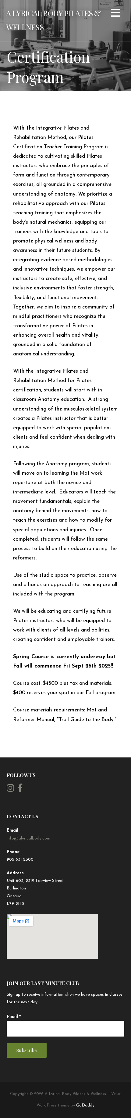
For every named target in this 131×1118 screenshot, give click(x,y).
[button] (115, 13)
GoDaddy (85, 1105)
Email (14, 1016)
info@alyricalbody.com (28, 838)
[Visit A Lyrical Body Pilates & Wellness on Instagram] (10, 790)
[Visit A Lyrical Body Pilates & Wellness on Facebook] (20, 790)
